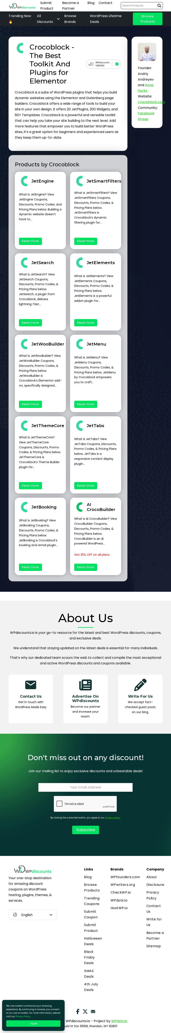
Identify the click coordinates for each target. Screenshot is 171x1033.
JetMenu (96, 344)
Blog (90, 2)
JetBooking (44, 507)
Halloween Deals (93, 941)
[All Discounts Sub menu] (58, 19)
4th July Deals (91, 987)
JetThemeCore (47, 425)
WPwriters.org (123, 884)
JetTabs (95, 425)
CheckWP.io (121, 892)
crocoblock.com (151, 102)
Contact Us (153, 909)
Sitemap (153, 946)
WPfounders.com (125, 877)
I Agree (33, 1023)
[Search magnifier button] (159, 6)
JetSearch (42, 262)
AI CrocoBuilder (101, 507)
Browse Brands (70, 19)
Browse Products (148, 18)
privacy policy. (113, 817)
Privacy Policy (152, 895)
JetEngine (42, 181)
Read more (30, 241)
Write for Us (154, 922)
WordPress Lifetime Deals (106, 19)
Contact (105, 2)
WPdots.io (119, 900)
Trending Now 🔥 (20, 19)
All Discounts (45, 19)
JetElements (101, 262)
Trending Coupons (91, 901)
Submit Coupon (91, 914)
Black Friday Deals (89, 957)
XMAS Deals (89, 973)
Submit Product (46, 5)
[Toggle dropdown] (51, 914)
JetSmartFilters (104, 181)
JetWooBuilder (47, 344)
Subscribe (85, 829)
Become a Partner (70, 5)
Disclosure (155, 884)
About (151, 877)
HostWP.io (119, 908)
